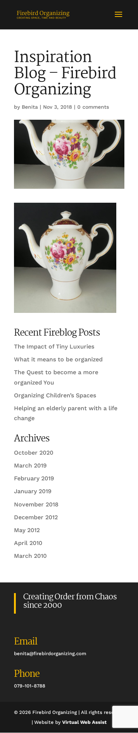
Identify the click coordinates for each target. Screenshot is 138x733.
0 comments (93, 107)
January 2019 (33, 491)
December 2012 (36, 517)
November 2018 (36, 504)
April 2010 (28, 542)
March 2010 (30, 555)
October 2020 (33, 452)
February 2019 (34, 478)
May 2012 (27, 530)
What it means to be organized (58, 359)
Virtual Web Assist (84, 722)
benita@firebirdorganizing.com (50, 653)
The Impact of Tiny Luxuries (54, 346)
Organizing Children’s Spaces (55, 395)
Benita (30, 107)
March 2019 (30, 465)
